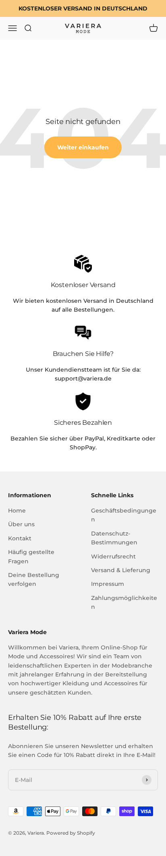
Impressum (107, 583)
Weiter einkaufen (83, 147)
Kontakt (19, 538)
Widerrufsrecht (113, 556)
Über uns (21, 524)
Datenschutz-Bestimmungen (114, 538)
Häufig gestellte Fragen (31, 556)
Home (17, 510)
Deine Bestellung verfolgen (33, 579)
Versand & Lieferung (120, 570)
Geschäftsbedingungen (123, 515)
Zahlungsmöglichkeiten (124, 602)
